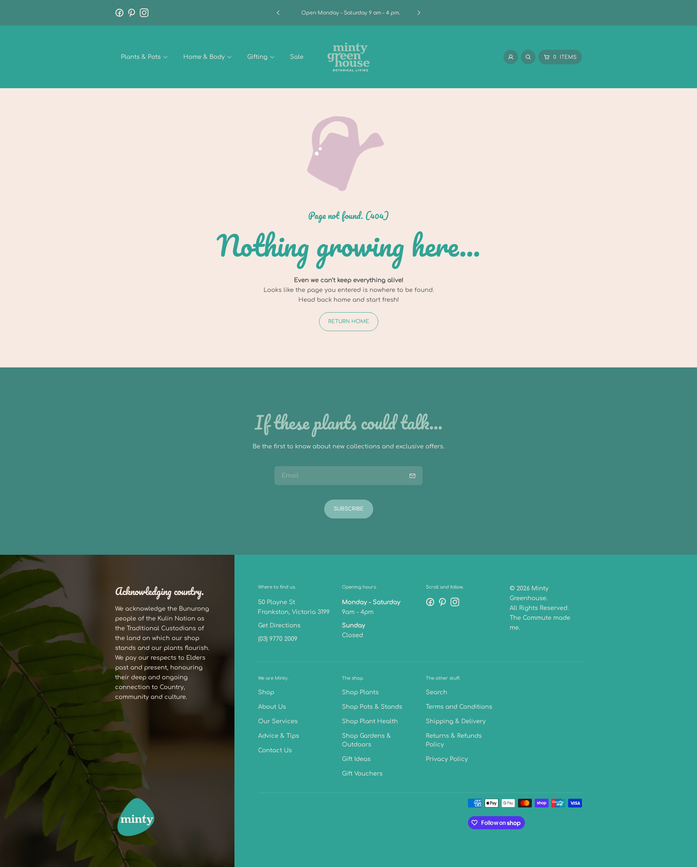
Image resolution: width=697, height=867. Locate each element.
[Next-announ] (419, 12)
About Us (272, 707)
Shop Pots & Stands (372, 707)
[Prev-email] (412, 475)
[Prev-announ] (278, 12)
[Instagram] (144, 12)
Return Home (348, 321)
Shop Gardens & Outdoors (366, 740)
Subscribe (349, 509)
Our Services (278, 721)
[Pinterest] (131, 12)
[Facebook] (119, 12)
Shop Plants (360, 692)
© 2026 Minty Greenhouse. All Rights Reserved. (539, 598)
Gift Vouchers (362, 773)
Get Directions (279, 625)
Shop (266, 692)
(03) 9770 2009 (277, 639)
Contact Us (275, 750)
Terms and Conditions (459, 707)
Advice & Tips (278, 736)
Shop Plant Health (370, 721)
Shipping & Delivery (456, 721)
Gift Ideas (356, 759)
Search (436, 692)
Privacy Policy (447, 759)
